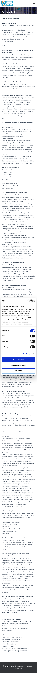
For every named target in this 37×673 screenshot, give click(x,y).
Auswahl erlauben (18, 365)
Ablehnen (18, 371)
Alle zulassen (18, 359)
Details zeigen (27, 354)
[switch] (32, 336)
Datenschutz (18, 668)
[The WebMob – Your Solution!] (7, 3)
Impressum (30, 666)
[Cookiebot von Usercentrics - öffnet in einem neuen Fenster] (27, 300)
